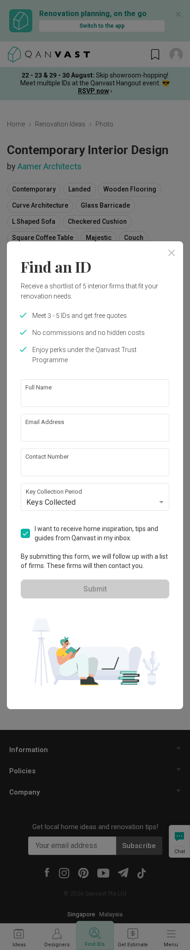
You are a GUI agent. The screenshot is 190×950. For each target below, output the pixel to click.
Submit (95, 589)
